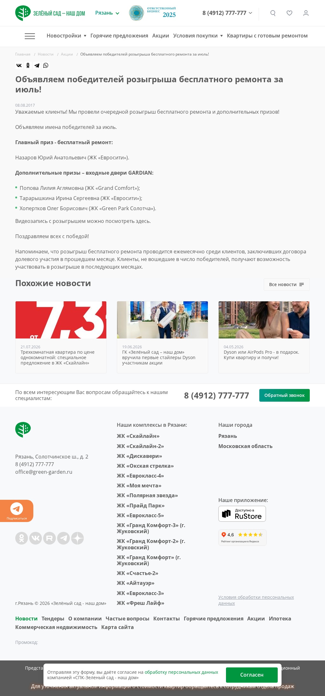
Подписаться (17, 518)
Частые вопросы (127, 618)
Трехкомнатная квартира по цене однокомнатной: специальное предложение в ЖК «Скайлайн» (58, 357)
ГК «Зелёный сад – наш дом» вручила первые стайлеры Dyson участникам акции (159, 357)
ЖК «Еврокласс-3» (140, 593)
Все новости (282, 284)
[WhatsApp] (46, 65)
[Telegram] (37, 65)
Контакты (166, 618)
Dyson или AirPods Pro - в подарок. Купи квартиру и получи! (261, 355)
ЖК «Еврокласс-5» (140, 515)
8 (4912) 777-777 (224, 13)
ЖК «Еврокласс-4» (140, 475)
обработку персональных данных (181, 672)
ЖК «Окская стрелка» (145, 465)
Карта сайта (117, 627)
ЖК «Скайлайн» (138, 435)
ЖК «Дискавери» (139, 455)
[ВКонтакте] (19, 65)
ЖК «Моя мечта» (139, 485)
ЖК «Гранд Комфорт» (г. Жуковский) (149, 560)
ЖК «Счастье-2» (137, 573)
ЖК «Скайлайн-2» (140, 446)
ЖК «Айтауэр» (136, 582)
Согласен (251, 674)
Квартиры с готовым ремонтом (267, 35)
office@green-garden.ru (43, 471)
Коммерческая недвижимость (56, 627)
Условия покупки (195, 36)
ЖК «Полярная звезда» (147, 495)
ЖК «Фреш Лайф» (140, 602)
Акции (160, 35)
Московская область (245, 446)
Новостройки (64, 36)
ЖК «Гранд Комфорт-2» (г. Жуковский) (151, 544)
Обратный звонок (284, 395)
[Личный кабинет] (306, 13)
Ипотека (280, 618)
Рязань (227, 435)
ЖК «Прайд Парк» (141, 505)
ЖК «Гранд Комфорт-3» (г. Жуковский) (151, 528)
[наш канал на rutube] (49, 538)
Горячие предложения (119, 35)
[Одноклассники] (28, 65)
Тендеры (53, 618)
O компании (85, 618)
